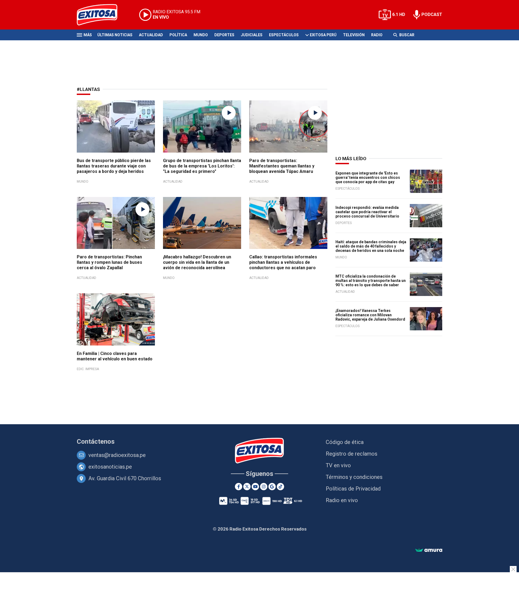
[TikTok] (280, 486)
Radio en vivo (342, 500)
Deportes (224, 35)
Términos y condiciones (354, 477)
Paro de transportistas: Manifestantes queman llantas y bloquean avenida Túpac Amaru (281, 166)
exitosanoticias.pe (110, 466)
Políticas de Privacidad (353, 488)
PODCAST (431, 14)
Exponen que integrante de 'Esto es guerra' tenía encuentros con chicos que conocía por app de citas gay (367, 177)
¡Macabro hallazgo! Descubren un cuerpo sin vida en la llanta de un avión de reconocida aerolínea (197, 262)
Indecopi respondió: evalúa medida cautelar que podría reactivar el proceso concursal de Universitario (367, 211)
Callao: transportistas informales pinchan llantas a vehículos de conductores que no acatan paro (283, 262)
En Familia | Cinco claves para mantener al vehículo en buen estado (114, 356)
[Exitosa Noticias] (101, 14)
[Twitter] (247, 486)
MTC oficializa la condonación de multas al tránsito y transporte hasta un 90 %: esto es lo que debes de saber (370, 280)
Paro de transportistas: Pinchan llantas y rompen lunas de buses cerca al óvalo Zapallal (109, 262)
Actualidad (151, 35)
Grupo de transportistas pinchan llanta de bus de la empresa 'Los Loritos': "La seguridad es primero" (202, 166)
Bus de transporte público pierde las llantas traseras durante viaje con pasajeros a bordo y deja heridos (114, 166)
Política (178, 35)
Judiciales (251, 35)
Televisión (354, 35)
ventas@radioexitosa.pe (117, 455)
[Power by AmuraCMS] (428, 550)
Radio (376, 35)
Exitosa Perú (323, 35)
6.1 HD (398, 14)
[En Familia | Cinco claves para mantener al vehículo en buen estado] (116, 319)
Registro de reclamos (351, 453)
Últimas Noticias (114, 35)
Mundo (201, 35)
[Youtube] (255, 486)
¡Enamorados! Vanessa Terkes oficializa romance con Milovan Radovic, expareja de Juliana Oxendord (370, 314)
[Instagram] (263, 486)
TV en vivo (338, 465)
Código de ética (345, 442)
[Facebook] (238, 486)
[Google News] (272, 486)
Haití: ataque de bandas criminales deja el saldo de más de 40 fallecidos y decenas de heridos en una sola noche (370, 246)
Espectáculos (284, 35)
